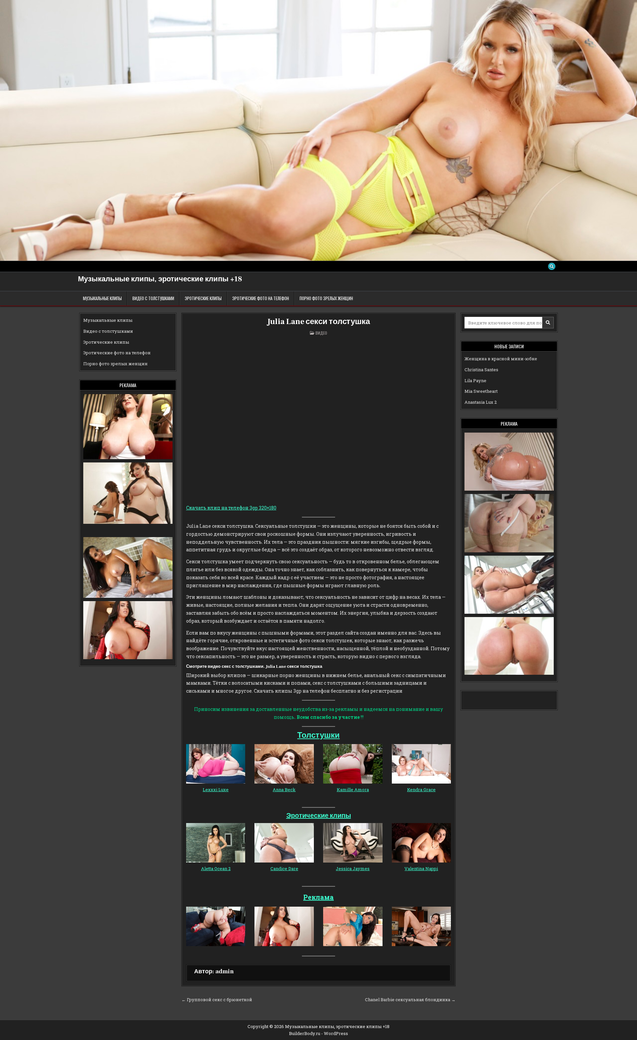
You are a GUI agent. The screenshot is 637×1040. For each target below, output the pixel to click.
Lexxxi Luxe (216, 790)
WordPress (336, 1033)
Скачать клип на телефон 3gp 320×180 (231, 508)
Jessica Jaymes (353, 868)
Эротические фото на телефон (260, 298)
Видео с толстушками (153, 298)
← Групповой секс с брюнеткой (216, 1000)
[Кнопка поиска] (551, 266)
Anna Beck (284, 790)
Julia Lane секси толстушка (318, 321)
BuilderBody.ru (304, 1033)
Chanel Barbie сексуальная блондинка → (410, 1000)
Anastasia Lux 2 (480, 402)
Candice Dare (284, 868)
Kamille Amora (353, 790)
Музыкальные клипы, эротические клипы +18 (160, 279)
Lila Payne (475, 380)
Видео (321, 333)
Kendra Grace (421, 790)
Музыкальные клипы (102, 298)
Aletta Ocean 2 (216, 868)
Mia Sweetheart (481, 391)
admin (224, 971)
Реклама (318, 897)
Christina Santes (481, 370)
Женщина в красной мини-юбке (500, 359)
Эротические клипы (203, 298)
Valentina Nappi (421, 868)
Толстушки (318, 735)
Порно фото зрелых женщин (326, 298)
